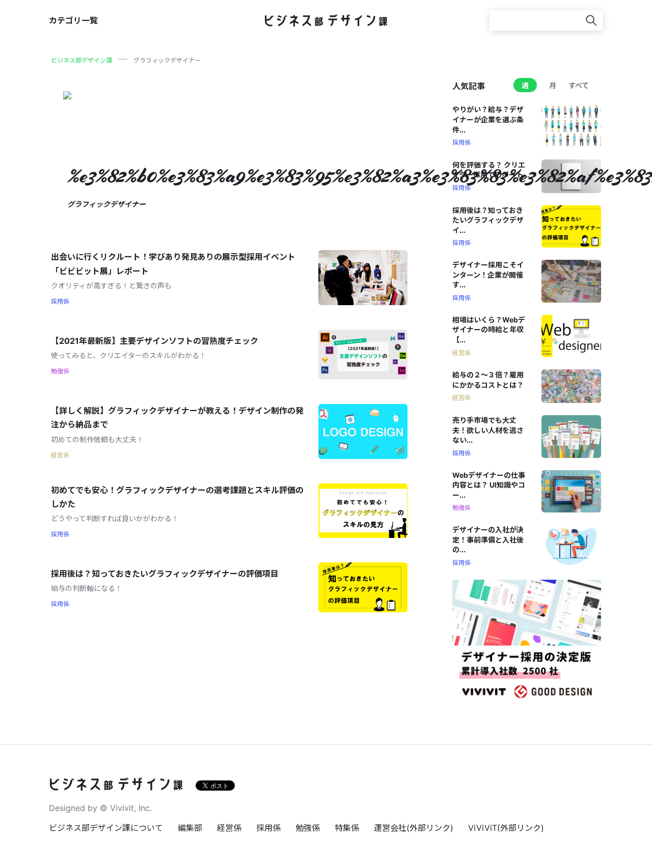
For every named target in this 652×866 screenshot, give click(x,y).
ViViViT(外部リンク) (506, 828)
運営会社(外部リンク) (413, 828)
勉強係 (307, 828)
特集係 (347, 828)
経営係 (229, 828)
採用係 (268, 828)
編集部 (190, 828)
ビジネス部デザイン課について (106, 828)
